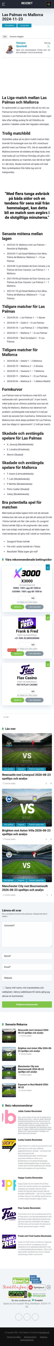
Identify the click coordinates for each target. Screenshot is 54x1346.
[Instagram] (27, 1316)
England (21, 769)
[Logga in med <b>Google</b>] (49, 4)
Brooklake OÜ (44, 1333)
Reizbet (27, 3)
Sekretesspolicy (30, 1337)
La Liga (6, 717)
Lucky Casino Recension (30, 1140)
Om (4, 36)
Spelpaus (43, 1337)
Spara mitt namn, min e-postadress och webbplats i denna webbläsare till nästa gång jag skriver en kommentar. (26, 991)
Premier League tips (36, 769)
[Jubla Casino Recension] (9, 1123)
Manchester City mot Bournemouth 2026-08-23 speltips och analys (25, 888)
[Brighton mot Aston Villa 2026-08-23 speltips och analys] (27, 807)
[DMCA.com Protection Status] (21, 1282)
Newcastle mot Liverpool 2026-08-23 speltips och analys (26, 776)
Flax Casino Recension (29, 1208)
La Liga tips (24, 25)
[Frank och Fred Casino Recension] (27, 628)
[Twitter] (48, 46)
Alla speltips (9, 25)
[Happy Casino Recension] (9, 1189)
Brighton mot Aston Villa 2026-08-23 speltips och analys (26, 832)
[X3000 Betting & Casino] (27, 578)
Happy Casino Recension (30, 1177)
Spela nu (17, 607)
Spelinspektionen (27, 1340)
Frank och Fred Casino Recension (34, 1236)
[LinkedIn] (35, 1316)
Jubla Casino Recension (30, 1111)
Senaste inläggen (17, 36)
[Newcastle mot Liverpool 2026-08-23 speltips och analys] (27, 752)
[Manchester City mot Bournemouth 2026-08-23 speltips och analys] (27, 863)
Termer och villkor (14, 1337)
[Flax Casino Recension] (27, 674)
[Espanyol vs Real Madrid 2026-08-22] (9, 1096)
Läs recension (35, 607)
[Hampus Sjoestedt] (9, 53)
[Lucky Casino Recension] (9, 1151)
